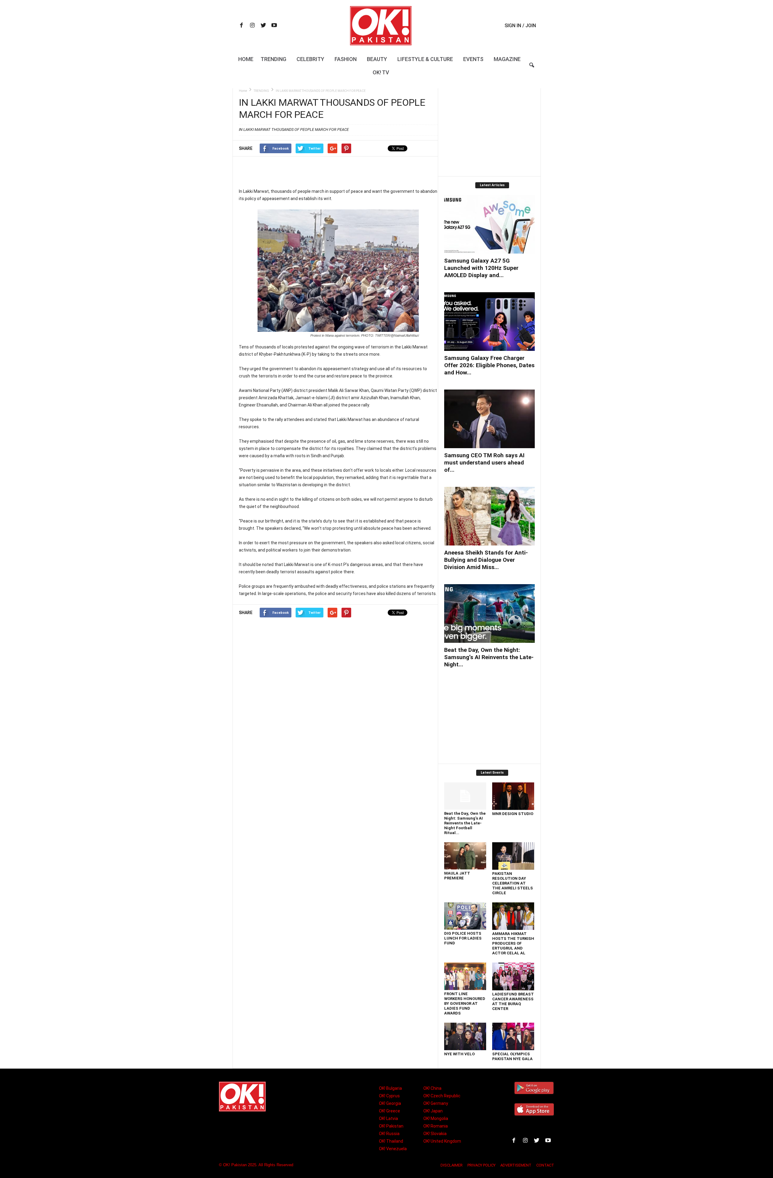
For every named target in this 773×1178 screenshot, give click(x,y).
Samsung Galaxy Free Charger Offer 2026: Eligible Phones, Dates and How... (489, 365)
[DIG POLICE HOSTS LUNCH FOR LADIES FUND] (465, 916)
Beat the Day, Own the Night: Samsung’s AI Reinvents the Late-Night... (489, 657)
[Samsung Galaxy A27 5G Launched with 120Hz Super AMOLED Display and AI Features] (489, 224)
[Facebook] (241, 26)
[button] (531, 69)
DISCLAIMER (452, 1165)
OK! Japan (433, 1110)
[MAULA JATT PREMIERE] (465, 855)
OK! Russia (389, 1133)
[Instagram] (252, 26)
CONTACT (545, 1165)
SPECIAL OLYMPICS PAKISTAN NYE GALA (512, 1056)
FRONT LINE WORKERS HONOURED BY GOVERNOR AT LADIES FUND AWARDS (464, 1003)
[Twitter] (263, 26)
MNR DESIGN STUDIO (512, 813)
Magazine (507, 59)
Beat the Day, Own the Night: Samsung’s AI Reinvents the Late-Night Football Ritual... (465, 823)
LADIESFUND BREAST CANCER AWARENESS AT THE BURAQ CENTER (513, 1001)
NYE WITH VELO (459, 1054)
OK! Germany (435, 1103)
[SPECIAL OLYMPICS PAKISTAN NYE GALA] (513, 1036)
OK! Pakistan (391, 1126)
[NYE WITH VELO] (465, 1036)
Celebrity (310, 59)
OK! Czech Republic (441, 1095)
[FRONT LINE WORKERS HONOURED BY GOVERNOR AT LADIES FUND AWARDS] (465, 976)
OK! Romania (435, 1126)
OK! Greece (389, 1110)
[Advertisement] (338, 172)
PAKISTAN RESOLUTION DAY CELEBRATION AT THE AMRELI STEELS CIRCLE (512, 883)
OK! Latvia (388, 1118)
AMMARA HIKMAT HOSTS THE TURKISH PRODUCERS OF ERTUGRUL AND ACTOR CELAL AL (513, 943)
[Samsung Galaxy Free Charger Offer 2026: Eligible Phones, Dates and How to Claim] (489, 321)
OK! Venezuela (393, 1148)
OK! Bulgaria (390, 1088)
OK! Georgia (390, 1103)
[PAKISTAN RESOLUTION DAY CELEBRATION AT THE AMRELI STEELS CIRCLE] (513, 855)
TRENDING (261, 90)
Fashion (346, 59)
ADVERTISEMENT (515, 1165)
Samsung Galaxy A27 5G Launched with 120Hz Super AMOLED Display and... (481, 268)
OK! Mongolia (435, 1118)
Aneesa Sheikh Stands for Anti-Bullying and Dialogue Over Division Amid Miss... (486, 560)
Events (473, 59)
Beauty (377, 59)
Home (245, 59)
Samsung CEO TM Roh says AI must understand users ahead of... (484, 462)
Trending (273, 59)
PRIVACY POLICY (481, 1165)
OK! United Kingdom (442, 1141)
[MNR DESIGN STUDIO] (513, 796)
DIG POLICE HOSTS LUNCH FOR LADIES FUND (463, 938)
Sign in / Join (520, 25)
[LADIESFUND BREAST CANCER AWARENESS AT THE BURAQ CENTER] (513, 976)
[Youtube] (274, 26)
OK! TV (381, 72)
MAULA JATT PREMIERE (457, 875)
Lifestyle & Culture (425, 59)
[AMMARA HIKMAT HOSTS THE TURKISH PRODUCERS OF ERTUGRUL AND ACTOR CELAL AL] (513, 916)
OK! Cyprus (389, 1095)
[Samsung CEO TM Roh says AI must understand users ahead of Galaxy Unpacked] (489, 419)
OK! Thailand (391, 1141)
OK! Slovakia (435, 1133)
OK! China (432, 1088)
